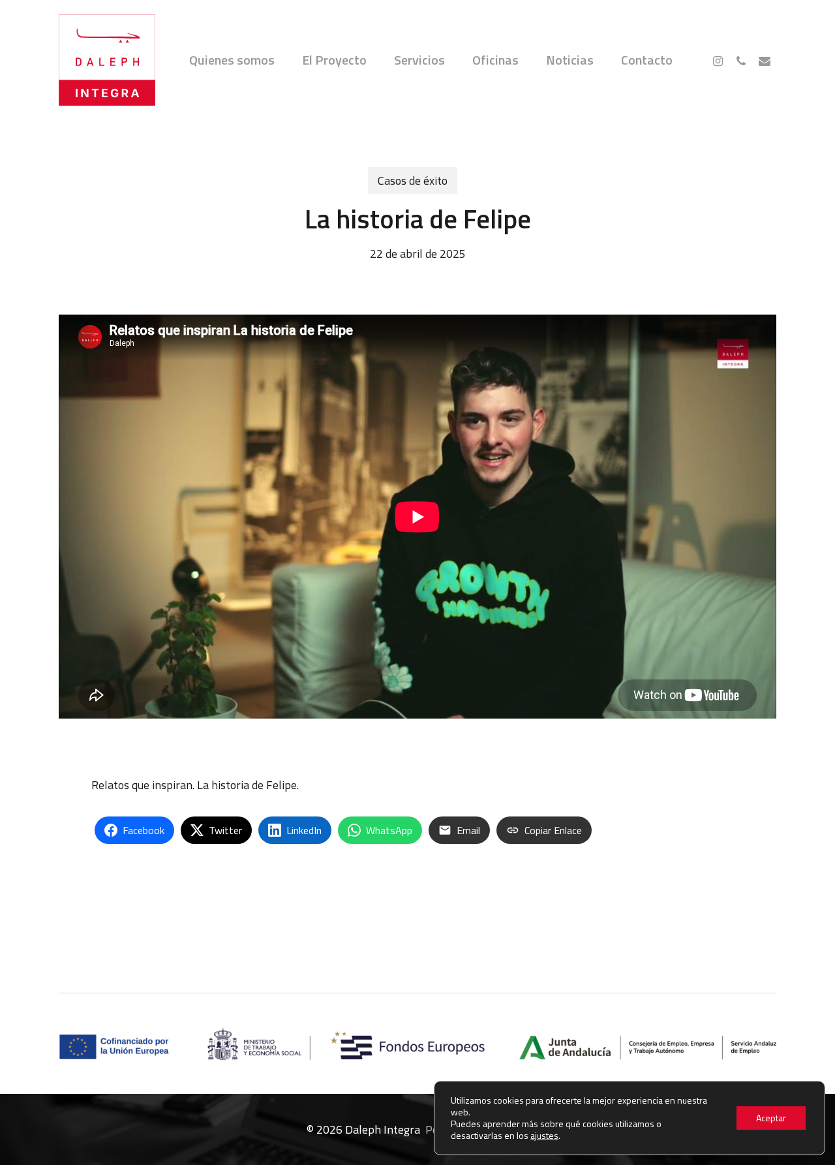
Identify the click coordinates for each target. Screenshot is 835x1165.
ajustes (544, 1136)
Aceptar (771, 1118)
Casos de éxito (413, 180)
